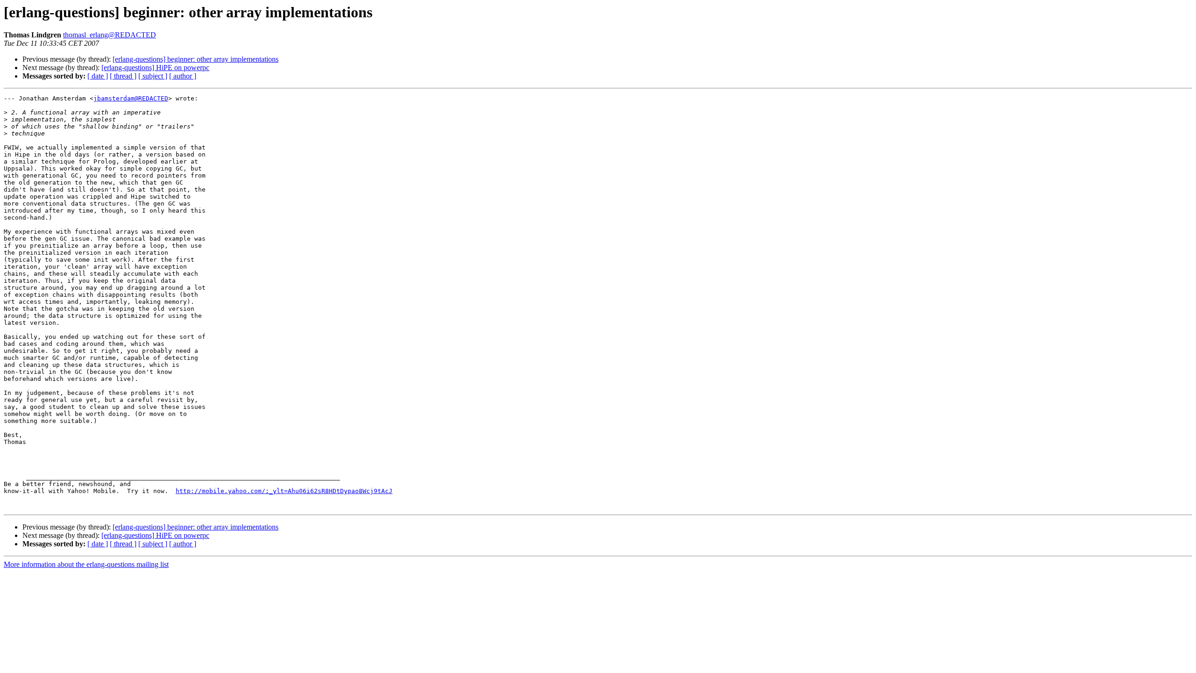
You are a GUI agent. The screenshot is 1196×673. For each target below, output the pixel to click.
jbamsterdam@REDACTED (130, 98)
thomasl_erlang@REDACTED (109, 35)
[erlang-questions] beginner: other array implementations (195, 59)
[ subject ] (152, 76)
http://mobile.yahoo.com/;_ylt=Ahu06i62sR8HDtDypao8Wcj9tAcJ (284, 490)
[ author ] (182, 76)
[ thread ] (123, 76)
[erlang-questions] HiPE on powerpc (155, 68)
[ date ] (97, 76)
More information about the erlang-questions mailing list (86, 564)
